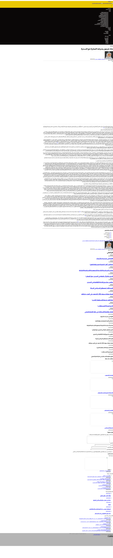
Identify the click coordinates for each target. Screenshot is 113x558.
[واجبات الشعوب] (101, 373)
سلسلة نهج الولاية (104, 12)
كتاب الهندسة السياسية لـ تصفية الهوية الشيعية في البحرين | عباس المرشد (96, 530)
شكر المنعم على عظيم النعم (105, 470)
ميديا (110, 30)
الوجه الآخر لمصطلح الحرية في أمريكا (101, 288)
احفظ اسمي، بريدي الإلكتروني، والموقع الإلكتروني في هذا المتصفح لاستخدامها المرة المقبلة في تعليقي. (92, 451)
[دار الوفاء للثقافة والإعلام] (102, 3)
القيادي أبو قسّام (109, 410)
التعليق (111, 443)
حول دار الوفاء (108, 9)
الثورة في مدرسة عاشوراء (104, 258)
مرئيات (107, 32)
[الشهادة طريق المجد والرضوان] (101, 390)
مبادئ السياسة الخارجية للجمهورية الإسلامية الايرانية (96, 270)
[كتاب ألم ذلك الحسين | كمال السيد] (106, 487)
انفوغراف (106, 31)
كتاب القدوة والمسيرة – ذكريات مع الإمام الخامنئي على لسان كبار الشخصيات (96, 527)
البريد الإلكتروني (110, 447)
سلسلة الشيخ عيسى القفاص (102, 23)
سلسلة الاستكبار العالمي (103, 15)
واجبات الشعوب (109, 375)
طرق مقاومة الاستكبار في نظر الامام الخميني (99, 312)
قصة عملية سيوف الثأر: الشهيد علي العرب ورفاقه (97, 294)
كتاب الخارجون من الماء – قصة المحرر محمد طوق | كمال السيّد (99, 476)
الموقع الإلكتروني (110, 449)
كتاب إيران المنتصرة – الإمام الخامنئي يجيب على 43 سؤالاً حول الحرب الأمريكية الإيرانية (95, 518)
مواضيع (109, 28)
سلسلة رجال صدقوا (104, 14)
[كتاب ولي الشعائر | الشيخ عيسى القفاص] (107, 523)
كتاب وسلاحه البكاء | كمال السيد (104, 485)
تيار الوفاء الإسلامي (96, 534)
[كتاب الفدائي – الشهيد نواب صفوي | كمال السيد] (104, 481)
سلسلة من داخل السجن (103, 17)
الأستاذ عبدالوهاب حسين (100, 59)
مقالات (109, 29)
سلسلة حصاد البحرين (104, 26)
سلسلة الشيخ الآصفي (104, 22)
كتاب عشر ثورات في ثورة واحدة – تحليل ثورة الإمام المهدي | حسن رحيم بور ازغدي (95, 521)
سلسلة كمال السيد (104, 21)
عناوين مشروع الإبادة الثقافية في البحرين (100, 282)
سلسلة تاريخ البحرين (104, 25)
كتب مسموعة (108, 27)
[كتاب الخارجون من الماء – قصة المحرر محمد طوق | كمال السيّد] (107, 475)
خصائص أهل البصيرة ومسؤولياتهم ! (101, 264)
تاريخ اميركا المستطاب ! (105, 306)
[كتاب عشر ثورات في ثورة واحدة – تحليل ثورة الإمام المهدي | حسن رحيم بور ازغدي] (105, 520)
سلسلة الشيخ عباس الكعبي (103, 20)
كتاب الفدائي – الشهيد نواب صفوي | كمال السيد (102, 482)
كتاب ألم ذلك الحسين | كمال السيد (104, 488)
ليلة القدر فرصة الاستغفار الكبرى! (102, 300)
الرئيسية (109, 8)
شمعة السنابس (108, 427)
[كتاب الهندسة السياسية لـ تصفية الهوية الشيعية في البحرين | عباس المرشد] (104, 529)
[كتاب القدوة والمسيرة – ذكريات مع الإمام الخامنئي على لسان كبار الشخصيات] (105, 526)
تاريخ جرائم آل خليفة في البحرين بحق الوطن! (99, 276)
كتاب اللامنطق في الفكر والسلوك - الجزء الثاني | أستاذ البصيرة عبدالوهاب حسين (97, 240)
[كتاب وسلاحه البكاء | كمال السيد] (106, 484)
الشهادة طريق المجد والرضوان (105, 392)
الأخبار (110, 10)
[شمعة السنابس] (101, 425)
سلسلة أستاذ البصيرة (104, 13)
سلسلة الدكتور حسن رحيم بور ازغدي (101, 24)
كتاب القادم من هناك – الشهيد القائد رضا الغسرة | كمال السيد (99, 479)
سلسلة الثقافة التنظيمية (103, 16)
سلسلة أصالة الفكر (104, 18)
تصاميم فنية (106, 33)
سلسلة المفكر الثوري (104, 19)
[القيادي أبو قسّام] (101, 408)
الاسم (112, 445)
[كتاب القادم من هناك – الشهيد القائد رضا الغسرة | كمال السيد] (105, 478)
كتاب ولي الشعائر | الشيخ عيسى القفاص (103, 524)
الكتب (110, 11)
